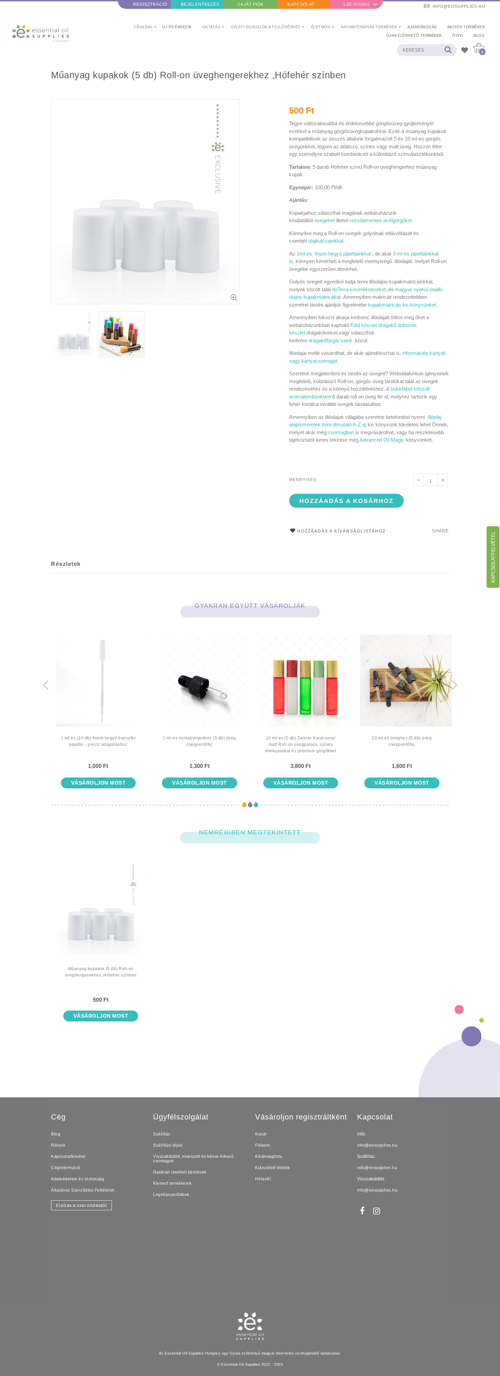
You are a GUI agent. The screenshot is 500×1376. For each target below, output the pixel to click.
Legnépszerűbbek (171, 1194)
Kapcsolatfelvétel (68, 1156)
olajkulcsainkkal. (326, 241)
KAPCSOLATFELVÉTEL (493, 557)
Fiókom (262, 1145)
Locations (357, 4)
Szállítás (161, 1134)
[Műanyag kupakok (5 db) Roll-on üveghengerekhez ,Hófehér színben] (100, 914)
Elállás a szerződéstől (81, 1205)
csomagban (341, 432)
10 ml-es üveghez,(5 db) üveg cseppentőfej (402, 741)
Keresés (447, 50)
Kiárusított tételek (272, 1167)
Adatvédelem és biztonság (77, 1179)
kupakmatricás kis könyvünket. (403, 305)
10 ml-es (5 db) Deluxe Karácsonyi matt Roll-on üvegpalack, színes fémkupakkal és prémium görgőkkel (300, 744)
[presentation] (46, 686)
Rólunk (58, 1145)
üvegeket (324, 220)
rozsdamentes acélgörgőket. (381, 220)
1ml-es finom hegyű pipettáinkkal (334, 254)
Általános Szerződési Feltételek (83, 1190)
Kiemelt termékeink (172, 1183)
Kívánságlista (268, 1156)
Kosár (261, 1134)
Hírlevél (263, 1179)
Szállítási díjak (167, 1145)
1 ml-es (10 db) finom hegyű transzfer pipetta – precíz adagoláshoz (98, 741)
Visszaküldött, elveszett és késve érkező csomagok (193, 1158)
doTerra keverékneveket (359, 289)
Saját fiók (250, 4)
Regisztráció (150, 4)
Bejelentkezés (200, 4)
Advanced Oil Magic (383, 440)
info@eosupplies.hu (459, 6)
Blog (55, 1134)
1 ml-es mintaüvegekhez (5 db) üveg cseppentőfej (199, 741)
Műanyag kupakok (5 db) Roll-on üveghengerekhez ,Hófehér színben (198, 75)
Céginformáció (66, 1167)
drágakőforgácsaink (331, 340)
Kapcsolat (301, 4)
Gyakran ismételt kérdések (179, 1172)
